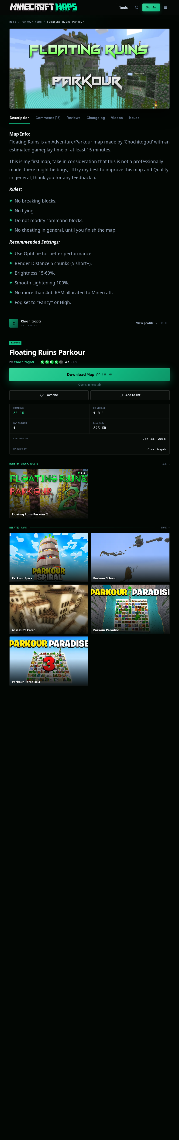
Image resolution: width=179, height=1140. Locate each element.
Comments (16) (47, 117)
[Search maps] (137, 7)
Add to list (133, 395)
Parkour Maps (31, 21)
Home (12, 21)
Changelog (95, 117)
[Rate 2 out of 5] (47, 362)
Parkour (15, 342)
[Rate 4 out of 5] (57, 362)
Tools (123, 7)
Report (165, 323)
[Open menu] (165, 7)
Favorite (51, 395)
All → (166, 463)
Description (19, 117)
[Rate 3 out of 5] (52, 362)
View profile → (146, 323)
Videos (117, 117)
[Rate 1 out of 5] (43, 362)
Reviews (73, 117)
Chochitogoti (24, 362)
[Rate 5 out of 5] (61, 362)
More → (165, 527)
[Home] (43, 7)
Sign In (151, 7)
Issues (134, 117)
